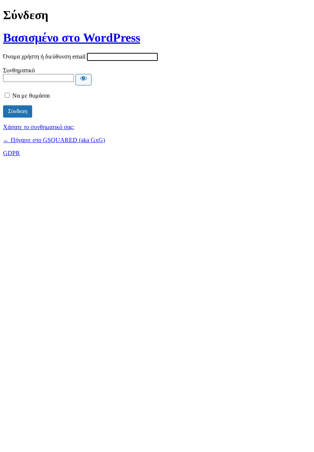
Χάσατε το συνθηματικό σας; (38, 127)
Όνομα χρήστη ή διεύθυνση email (44, 56)
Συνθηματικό (19, 70)
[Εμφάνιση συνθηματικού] (83, 79)
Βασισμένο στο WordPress (71, 37)
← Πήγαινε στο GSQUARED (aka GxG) (54, 140)
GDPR (11, 153)
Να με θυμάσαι (31, 95)
